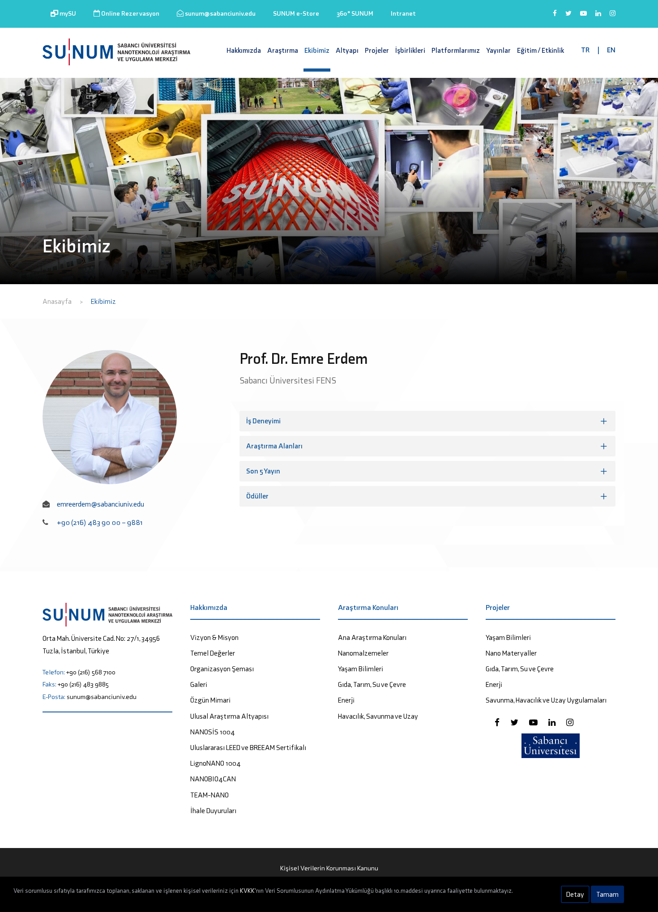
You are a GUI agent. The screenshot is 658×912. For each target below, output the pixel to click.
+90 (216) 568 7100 (90, 672)
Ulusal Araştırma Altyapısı (229, 716)
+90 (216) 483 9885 (83, 684)
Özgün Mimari (210, 700)
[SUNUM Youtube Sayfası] (534, 722)
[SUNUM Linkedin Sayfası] (552, 722)
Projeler (377, 50)
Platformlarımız (456, 50)
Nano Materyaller (511, 653)
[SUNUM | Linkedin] (598, 17)
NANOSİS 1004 (212, 732)
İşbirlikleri (410, 50)
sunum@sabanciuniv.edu (220, 13)
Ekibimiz (316, 50)
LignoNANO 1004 (215, 763)
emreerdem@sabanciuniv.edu (100, 503)
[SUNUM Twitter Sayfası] (515, 722)
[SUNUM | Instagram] (612, 17)
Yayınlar (498, 50)
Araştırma (282, 50)
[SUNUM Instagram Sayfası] (569, 722)
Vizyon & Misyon (214, 637)
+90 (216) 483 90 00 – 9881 (100, 522)
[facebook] (498, 722)
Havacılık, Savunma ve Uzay (378, 716)
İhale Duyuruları (213, 810)
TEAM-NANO (209, 795)
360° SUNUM (355, 13)
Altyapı (347, 50)
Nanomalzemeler (363, 653)
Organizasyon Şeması (222, 669)
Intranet (403, 13)
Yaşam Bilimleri (360, 669)
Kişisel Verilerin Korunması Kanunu (329, 868)
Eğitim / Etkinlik (540, 50)
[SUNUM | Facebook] (555, 17)
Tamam (607, 894)
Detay (575, 894)
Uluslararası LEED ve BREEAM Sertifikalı (248, 747)
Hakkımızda (243, 50)
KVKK (247, 891)
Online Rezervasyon (129, 13)
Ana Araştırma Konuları (372, 637)
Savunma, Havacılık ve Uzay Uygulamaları (546, 700)
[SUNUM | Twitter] (568, 17)
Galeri (198, 684)
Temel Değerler (212, 653)
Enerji (346, 700)
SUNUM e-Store (296, 13)
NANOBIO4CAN (213, 779)
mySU (67, 13)
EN (611, 50)
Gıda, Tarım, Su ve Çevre (372, 684)
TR (585, 50)
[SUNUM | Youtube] (583, 17)
